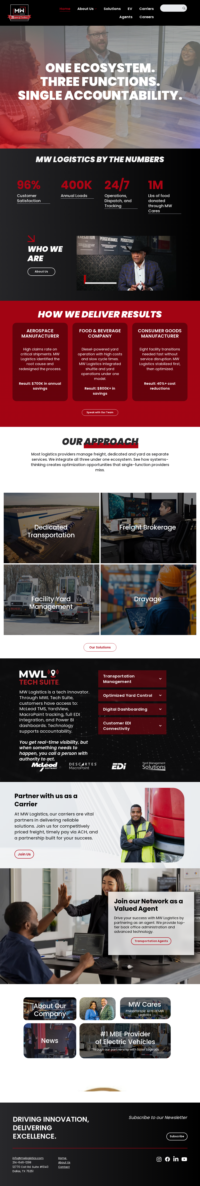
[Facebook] (167, 1159)
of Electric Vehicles (125, 1041)
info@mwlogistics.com (28, 1158)
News (49, 1040)
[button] (169, 286)
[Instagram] (159, 1159)
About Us (64, 1162)
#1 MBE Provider (125, 1034)
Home (62, 1158)
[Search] (184, 8)
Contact (64, 1167)
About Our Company (50, 1009)
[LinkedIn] (176, 1159)
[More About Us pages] (96, 9)
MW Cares (145, 1004)
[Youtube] (184, 1159)
